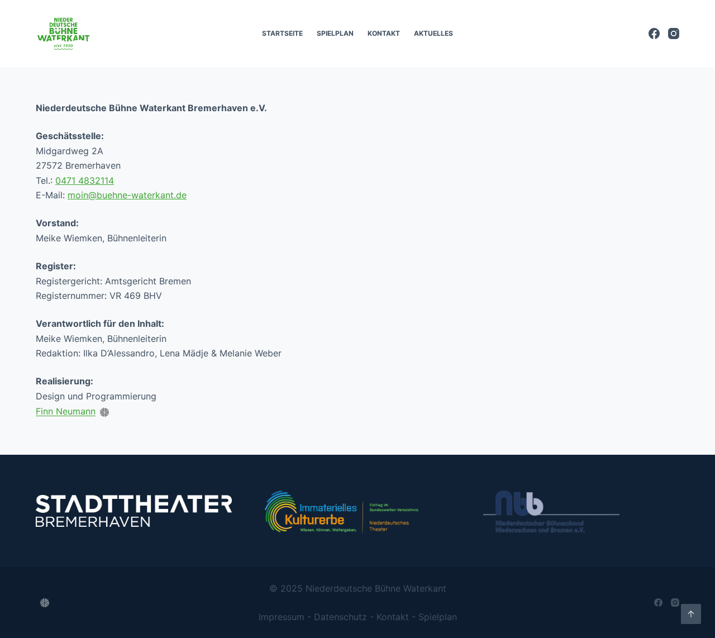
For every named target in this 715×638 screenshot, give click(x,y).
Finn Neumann (66, 411)
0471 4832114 (84, 180)
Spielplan (335, 33)
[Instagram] (673, 33)
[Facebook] (654, 33)
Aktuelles (433, 33)
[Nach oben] (691, 614)
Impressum (281, 616)
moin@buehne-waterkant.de (127, 195)
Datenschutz (340, 616)
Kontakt (384, 33)
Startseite (282, 33)
